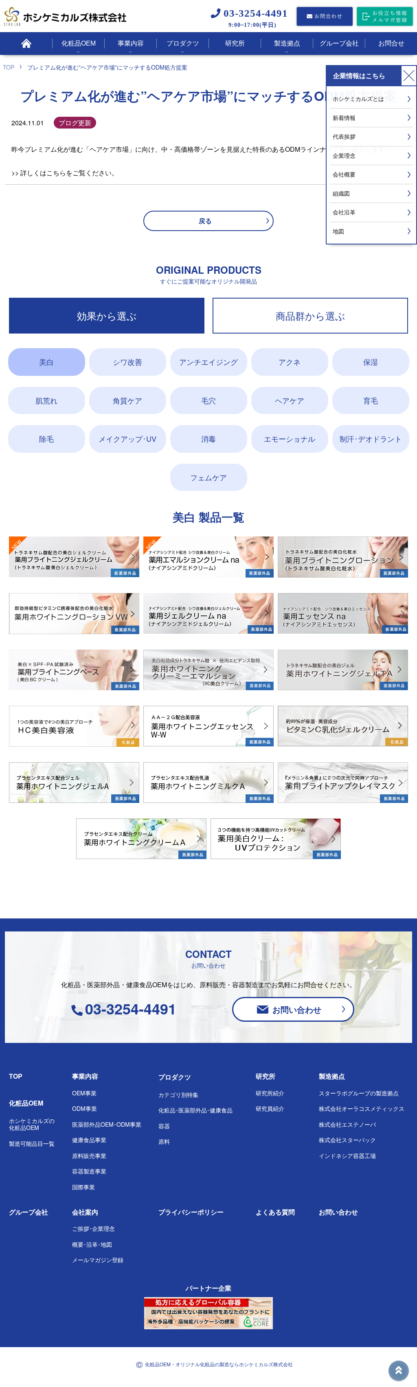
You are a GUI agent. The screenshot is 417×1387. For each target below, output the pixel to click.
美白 (46, 361)
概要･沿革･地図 (92, 1244)
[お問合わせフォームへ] (324, 17)
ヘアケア (289, 400)
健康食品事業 (89, 1140)
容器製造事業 (89, 1171)
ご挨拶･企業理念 (93, 1228)
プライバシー (191, 1212)
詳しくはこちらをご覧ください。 (69, 172)
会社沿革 (344, 212)
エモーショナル (289, 438)
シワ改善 (127, 361)
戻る (205, 220)
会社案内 (85, 1212)
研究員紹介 (270, 1108)
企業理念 (344, 155)
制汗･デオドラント (371, 438)
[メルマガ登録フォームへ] (385, 17)
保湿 (370, 361)
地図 (338, 231)
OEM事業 (84, 1093)
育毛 (370, 400)
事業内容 (85, 1076)
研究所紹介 (270, 1093)
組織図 (341, 193)
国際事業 (83, 1187)
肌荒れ (46, 400)
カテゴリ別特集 (178, 1094)
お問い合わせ (296, 1009)
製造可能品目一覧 (32, 1143)
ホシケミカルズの (32, 1124)
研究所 (265, 1076)
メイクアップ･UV (127, 438)
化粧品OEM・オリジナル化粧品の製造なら (219, 1364)
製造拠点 (332, 1076)
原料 (164, 1141)
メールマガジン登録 (97, 1260)
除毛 (46, 438)
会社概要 (344, 174)
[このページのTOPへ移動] (398, 1371)
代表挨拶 (344, 136)
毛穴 (208, 400)
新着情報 (344, 117)
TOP (15, 1076)
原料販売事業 (89, 1155)
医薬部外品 (106, 1124)
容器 (164, 1126)
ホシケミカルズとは (358, 98)
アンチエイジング (208, 361)
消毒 (208, 438)
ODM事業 (84, 1108)
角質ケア (127, 400)
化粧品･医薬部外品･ (195, 1110)
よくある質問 (275, 1212)
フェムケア (208, 477)
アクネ (290, 361)
